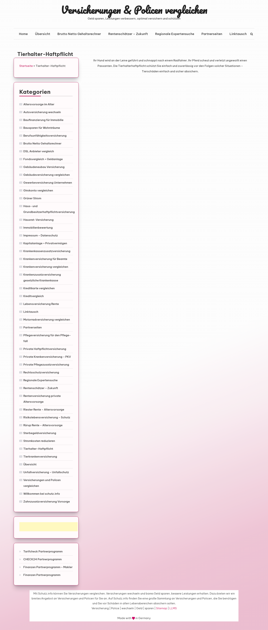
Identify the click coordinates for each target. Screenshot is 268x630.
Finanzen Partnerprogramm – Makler (48, 567)
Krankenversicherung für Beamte (45, 259)
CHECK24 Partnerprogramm (42, 559)
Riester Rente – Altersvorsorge (43, 409)
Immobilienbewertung (38, 227)
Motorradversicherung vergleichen (46, 319)
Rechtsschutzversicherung (41, 372)
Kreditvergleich (33, 296)
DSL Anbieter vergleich (38, 151)
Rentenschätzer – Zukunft (128, 34)
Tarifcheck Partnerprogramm (43, 551)
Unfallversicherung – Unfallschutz (46, 472)
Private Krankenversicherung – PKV (47, 356)
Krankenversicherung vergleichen (45, 266)
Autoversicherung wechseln (42, 112)
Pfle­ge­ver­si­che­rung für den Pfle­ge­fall (47, 338)
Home (23, 34)
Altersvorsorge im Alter (38, 104)
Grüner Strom (32, 198)
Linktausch (238, 34)
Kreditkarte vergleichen (39, 288)
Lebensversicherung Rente (41, 304)
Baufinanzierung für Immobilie (43, 120)
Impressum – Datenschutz (40, 235)
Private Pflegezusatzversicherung (46, 364)
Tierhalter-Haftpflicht (38, 448)
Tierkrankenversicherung (40, 456)
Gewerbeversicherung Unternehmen (47, 182)
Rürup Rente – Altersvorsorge (43, 425)
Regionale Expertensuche (174, 34)
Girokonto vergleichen (38, 190)
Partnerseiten (211, 34)
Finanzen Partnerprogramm (41, 575)
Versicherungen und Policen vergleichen (42, 483)
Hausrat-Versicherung (38, 219)
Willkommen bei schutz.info (41, 493)
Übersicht (42, 34)
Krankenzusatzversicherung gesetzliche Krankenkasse (42, 277)
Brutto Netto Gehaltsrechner (79, 34)
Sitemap (161, 608)
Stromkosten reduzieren (39, 441)
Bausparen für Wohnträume (41, 127)
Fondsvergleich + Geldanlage (43, 159)
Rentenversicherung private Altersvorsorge (42, 398)
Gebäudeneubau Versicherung (44, 167)
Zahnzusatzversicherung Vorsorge (46, 501)
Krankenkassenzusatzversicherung (46, 251)
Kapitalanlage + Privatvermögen (45, 243)
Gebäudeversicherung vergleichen (46, 174)
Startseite (26, 66)
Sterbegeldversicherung (39, 433)
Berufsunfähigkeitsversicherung (45, 135)
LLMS (173, 608)
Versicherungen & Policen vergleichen (134, 9)
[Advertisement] (48, 526)
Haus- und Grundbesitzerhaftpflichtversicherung (49, 209)
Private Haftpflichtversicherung (44, 349)
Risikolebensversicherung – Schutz (46, 417)
